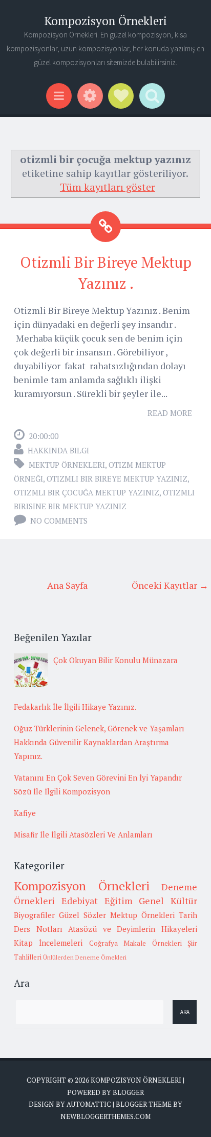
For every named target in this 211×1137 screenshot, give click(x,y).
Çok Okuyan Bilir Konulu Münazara (115, 660)
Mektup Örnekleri (67, 465)
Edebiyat (79, 900)
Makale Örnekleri (152, 943)
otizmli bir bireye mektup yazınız (117, 478)
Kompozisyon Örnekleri (105, 21)
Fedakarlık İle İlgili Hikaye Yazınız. (75, 707)
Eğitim (118, 900)
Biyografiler (34, 915)
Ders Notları (38, 929)
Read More (169, 413)
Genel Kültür (168, 900)
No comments (59, 520)
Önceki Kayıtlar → (170, 585)
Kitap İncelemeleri (48, 942)
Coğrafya (103, 943)
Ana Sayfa (67, 585)
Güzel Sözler (82, 915)
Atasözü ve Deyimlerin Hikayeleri (132, 929)
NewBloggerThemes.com (105, 1116)
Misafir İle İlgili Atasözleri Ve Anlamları (83, 834)
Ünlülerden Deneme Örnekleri (84, 957)
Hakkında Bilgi (58, 450)
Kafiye (25, 813)
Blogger (128, 1092)
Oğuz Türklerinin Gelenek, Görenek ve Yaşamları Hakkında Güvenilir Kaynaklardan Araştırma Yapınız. (99, 742)
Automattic (89, 1104)
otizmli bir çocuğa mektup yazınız (86, 492)
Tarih (188, 915)
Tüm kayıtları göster (107, 187)
